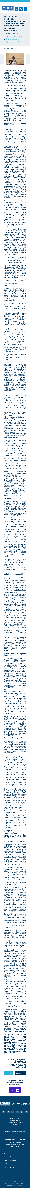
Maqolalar (15, 33)
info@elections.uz (20, 1139)
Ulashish (8, 1073)
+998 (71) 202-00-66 (15, 1143)
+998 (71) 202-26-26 (19, 1141)
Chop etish (19, 1073)
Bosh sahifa (7, 33)
